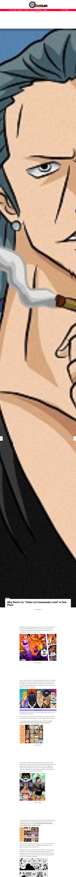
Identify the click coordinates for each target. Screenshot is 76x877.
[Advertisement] (38, 20)
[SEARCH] (68, 10)
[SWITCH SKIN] (66, 10)
